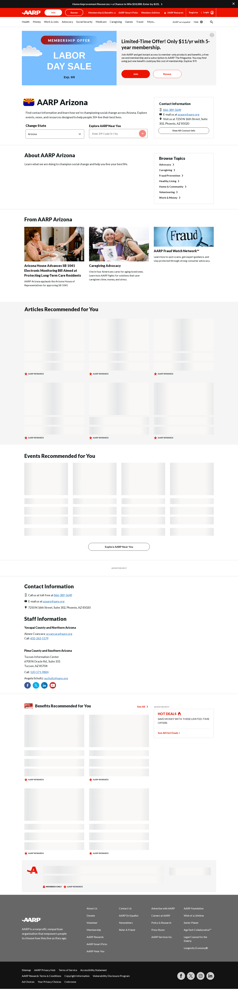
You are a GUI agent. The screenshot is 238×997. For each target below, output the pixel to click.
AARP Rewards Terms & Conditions (41, 975)
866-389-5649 (172, 110)
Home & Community (171, 186)
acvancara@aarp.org (59, 634)
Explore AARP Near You (105, 126)
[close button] (212, 35)
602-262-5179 (39, 638)
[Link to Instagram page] (200, 976)
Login (206, 12)
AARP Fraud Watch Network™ (176, 251)
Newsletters (126, 922)
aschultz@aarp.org (56, 678)
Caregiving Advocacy (105, 266)
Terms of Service (68, 970)
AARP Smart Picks (128, 12)
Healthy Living (167, 181)
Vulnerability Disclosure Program (111, 975)
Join (135, 73)
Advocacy (165, 164)
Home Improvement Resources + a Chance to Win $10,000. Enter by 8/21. (116, 4)
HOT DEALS (167, 714)
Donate (91, 915)
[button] (211, 22)
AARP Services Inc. (161, 936)
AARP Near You (95, 951)
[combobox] (118, 133)
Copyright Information (77, 975)
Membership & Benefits (100, 12)
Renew (167, 73)
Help (196, 21)
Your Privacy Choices (49, 981)
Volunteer (92, 922)
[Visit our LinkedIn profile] (44, 685)
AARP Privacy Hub (44, 970)
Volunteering (167, 192)
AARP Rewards (175, 12)
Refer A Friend (127, 929)
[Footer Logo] (44, 919)
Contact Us (125, 908)
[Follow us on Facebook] (27, 685)
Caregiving (165, 169)
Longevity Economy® (196, 947)
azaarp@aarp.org (188, 114)
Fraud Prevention (169, 175)
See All (141, 706)
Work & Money (168, 197)
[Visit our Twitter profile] (36, 685)
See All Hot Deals (168, 732)
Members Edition (150, 12)
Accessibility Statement (93, 970)
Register (193, 12)
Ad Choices (28, 981)
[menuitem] (26, 23)
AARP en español (181, 22)
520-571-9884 (39, 672)
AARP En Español (128, 915)
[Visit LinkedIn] (210, 976)
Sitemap (26, 970)
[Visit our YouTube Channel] (53, 685)
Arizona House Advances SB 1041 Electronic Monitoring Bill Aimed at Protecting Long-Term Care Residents (52, 270)
